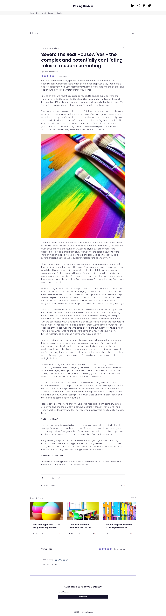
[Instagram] (138, 5)
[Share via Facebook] (42, 478)
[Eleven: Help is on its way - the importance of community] (119, 511)
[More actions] (123, 48)
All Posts (34, 33)
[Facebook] (144, 5)
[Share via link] (59, 478)
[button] (133, 33)
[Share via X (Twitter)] (48, 478)
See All (133, 498)
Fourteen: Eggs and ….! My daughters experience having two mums (46, 526)
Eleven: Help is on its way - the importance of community (119, 526)
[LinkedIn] (133, 5)
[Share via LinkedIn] (53, 478)
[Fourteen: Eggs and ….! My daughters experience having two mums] (46, 511)
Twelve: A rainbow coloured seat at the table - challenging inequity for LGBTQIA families (80, 526)
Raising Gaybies (83, 6)
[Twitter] (149, 5)
